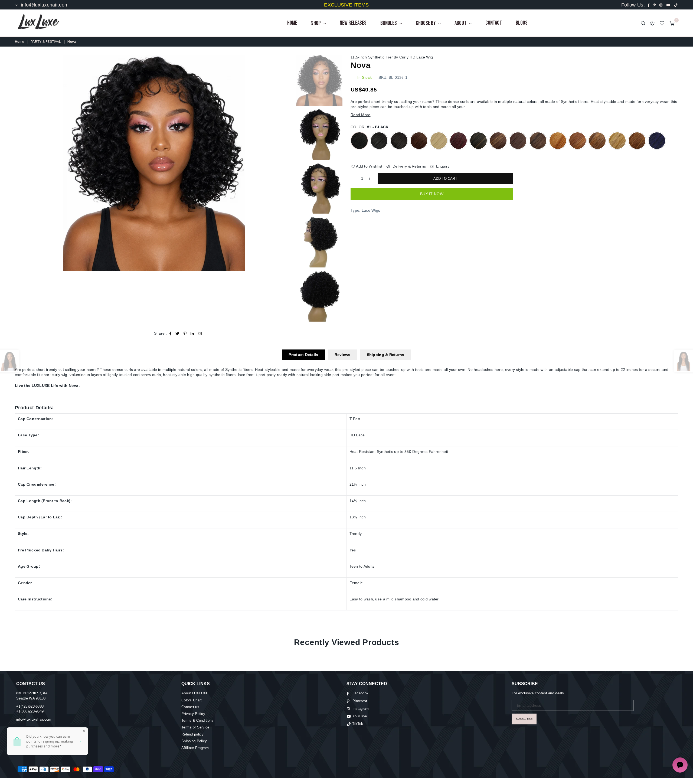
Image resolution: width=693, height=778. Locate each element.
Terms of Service (195, 727)
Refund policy (192, 734)
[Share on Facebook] (170, 333)
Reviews (343, 354)
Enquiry (442, 166)
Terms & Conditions (197, 720)
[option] (154, 163)
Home (19, 42)
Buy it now (431, 194)
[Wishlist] (662, 23)
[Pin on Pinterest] (185, 333)
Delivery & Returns (408, 166)
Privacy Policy (193, 714)
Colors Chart (191, 700)
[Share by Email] (200, 333)
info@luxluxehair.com (43, 5)
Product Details (303, 354)
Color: (370, 127)
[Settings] (652, 23)
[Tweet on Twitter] (177, 333)
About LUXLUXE (195, 693)
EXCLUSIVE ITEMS (346, 5)
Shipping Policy (194, 741)
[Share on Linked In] (192, 333)
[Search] (643, 23)
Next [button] (288, 163)
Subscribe (524, 718)
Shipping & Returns (385, 354)
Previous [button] (19, 163)
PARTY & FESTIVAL (46, 42)
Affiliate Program (195, 748)
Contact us (190, 707)
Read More (361, 115)
